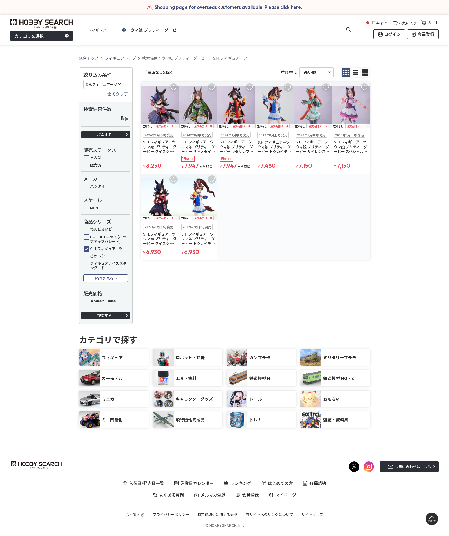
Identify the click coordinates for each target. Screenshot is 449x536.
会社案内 (133, 514)
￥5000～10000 (103, 300)
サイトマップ (312, 514)
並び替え (289, 72)
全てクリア (117, 94)
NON (94, 207)
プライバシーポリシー (171, 514)
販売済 (95, 165)
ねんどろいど (101, 229)
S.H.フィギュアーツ (101, 84)
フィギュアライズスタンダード (108, 265)
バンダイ (97, 186)
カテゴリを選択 (29, 36)
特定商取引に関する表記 (217, 514)
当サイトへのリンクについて (269, 514)
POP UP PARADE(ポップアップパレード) (108, 239)
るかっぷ (97, 255)
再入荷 (95, 157)
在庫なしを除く (160, 72)
